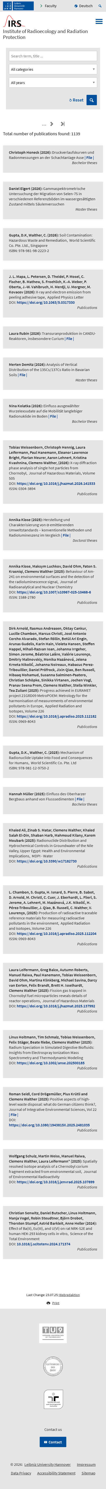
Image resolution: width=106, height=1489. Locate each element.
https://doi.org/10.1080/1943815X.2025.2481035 (49, 1124)
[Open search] (101, 6)
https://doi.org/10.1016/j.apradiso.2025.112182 (56, 716)
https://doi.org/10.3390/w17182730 (47, 861)
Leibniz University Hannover (47, 1464)
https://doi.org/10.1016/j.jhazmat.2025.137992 (56, 1005)
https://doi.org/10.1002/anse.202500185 (51, 1062)
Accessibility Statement (56, 1473)
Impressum (86, 1464)
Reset (78, 100)
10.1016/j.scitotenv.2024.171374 (43, 1243)
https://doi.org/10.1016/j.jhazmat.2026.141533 (56, 483)
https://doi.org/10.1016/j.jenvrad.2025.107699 (55, 1181)
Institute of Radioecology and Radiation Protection (45, 34)
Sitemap (88, 1473)
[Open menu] (99, 23)
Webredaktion (69, 1295)
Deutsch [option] (86, 5)
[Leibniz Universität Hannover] (18, 5)
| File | (89, 157)
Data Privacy (21, 1473)
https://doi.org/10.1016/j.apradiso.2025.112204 (56, 933)
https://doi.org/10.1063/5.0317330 (46, 302)
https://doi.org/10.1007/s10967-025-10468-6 (54, 592)
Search (91, 100)
